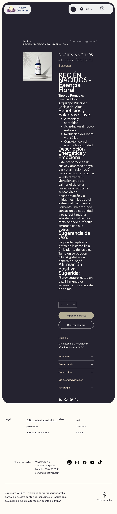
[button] (102, 8)
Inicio (78, 420)
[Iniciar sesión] (81, 9)
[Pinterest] (71, 399)
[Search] (73, 9)
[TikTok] (100, 462)
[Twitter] (76, 399)
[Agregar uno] (74, 305)
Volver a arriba (104, 500)
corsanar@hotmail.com (47, 472)
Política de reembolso (38, 432)
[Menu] (108, 9)
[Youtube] (92, 462)
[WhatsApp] (60, 399)
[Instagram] (77, 462)
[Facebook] (66, 399)
